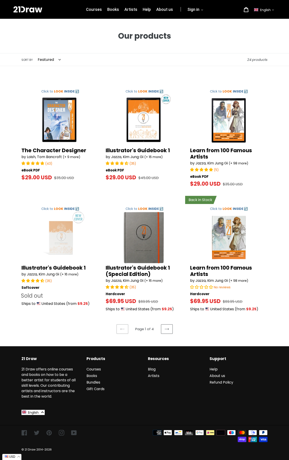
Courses (93, 369)
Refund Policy (221, 382)
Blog (152, 369)
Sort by (27, 60)
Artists (153, 375)
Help (214, 369)
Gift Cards (95, 388)
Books (91, 375)
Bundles (93, 382)
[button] (265, 9)
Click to (60, 91)
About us (217, 375)
